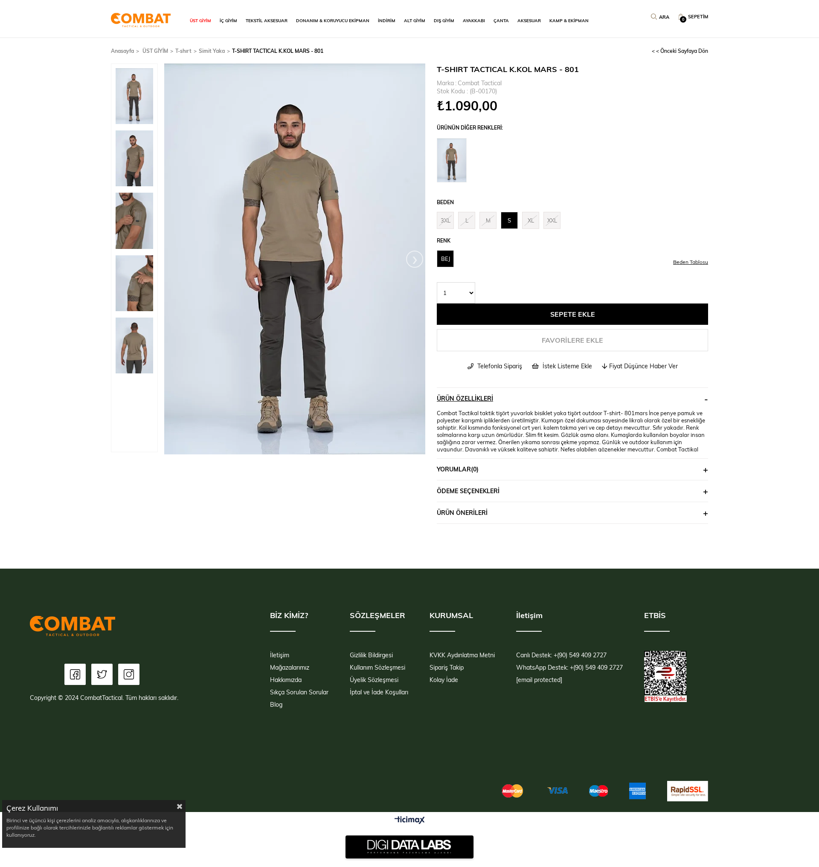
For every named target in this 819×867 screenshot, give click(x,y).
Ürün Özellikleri (465, 398)
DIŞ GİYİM (444, 20)
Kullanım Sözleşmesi (377, 667)
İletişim (279, 655)
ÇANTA (501, 20)
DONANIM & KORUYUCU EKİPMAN (332, 20)
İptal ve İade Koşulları (379, 692)
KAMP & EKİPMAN (569, 20)
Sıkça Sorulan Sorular (299, 692)
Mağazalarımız (289, 667)
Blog (276, 704)
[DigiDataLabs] (409, 846)
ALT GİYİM (414, 20)
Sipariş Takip (447, 667)
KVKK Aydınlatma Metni (462, 655)
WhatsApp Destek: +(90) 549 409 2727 (569, 667)
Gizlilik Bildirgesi (371, 655)
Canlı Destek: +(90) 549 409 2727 (561, 655)
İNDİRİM (386, 20)
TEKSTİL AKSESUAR (267, 20)
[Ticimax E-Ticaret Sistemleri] (410, 820)
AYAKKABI (474, 20)
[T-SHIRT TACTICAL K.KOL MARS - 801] (454, 160)
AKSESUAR (529, 20)
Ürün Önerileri (462, 513)
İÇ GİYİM (228, 20)
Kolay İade (444, 680)
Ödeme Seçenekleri (468, 491)
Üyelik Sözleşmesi (374, 680)
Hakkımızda (286, 680)
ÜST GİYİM (200, 20)
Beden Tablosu (690, 261)
